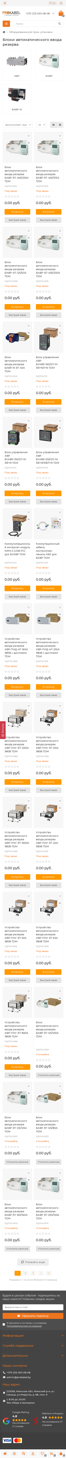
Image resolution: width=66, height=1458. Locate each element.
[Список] (60, 125)
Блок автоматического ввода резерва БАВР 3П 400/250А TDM (17, 174)
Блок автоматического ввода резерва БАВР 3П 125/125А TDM (16, 1124)
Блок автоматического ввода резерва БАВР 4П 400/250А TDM (48, 269)
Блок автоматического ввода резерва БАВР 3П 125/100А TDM (47, 1029)
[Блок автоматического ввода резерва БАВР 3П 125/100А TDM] (49, 1003)
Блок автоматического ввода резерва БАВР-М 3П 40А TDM (16, 364)
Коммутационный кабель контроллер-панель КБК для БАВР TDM (47, 550)
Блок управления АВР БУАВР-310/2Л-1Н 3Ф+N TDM (16, 457)
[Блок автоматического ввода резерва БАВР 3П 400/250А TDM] (17, 147)
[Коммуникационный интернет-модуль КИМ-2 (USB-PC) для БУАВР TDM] (17, 524)
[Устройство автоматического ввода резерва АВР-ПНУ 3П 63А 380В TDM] (49, 908)
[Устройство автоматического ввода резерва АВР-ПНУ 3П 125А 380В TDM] (49, 717)
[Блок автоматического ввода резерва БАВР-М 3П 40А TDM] (17, 337)
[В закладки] (28, 135)
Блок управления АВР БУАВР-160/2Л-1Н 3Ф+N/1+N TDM (47, 362)
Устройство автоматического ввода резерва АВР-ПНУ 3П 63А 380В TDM (47, 934)
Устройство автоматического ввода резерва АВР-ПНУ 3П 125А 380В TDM (47, 744)
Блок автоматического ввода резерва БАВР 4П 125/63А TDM (16, 269)
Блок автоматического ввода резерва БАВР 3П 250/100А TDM (47, 1211)
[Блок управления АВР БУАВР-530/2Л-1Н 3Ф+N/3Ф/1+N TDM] (49, 432)
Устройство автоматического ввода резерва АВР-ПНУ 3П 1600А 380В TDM (17, 839)
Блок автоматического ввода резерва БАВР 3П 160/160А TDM (16, 1211)
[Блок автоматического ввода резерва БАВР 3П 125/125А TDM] (17, 1098)
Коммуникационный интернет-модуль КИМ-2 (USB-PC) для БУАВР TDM (17, 549)
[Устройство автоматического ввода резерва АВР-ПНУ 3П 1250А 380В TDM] (17, 717)
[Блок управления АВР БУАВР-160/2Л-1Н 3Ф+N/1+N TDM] (49, 337)
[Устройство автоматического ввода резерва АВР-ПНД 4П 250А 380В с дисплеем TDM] (49, 619)
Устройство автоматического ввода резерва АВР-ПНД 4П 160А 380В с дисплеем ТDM (16, 647)
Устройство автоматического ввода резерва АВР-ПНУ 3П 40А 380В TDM (47, 839)
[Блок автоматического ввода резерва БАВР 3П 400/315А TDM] (49, 147)
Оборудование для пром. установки (31, 32)
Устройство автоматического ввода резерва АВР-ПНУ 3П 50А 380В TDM (16, 934)
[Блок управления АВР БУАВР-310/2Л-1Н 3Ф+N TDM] (17, 432)
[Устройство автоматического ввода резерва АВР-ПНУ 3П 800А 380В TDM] (17, 1003)
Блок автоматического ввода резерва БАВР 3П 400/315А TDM (47, 174)
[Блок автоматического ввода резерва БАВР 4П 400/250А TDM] (49, 242)
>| (49, 1273)
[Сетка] (53, 125)
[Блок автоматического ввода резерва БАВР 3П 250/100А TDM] (49, 1184)
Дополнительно (15, 1355)
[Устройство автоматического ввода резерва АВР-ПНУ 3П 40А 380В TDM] (49, 813)
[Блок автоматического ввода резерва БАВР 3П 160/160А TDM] (17, 1184)
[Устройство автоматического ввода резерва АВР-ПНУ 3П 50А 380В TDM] (17, 908)
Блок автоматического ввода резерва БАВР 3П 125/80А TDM (47, 1124)
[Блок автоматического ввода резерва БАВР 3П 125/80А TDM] (49, 1098)
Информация (13, 1335)
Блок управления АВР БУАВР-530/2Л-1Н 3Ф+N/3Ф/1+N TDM (47, 457)
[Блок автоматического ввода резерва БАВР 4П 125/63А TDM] (17, 242)
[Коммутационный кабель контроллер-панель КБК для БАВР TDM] (49, 524)
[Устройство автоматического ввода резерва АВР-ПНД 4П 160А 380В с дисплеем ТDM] (17, 619)
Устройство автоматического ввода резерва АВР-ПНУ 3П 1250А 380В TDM (17, 744)
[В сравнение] (28, 142)
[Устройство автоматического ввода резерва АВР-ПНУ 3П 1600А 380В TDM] (17, 813)
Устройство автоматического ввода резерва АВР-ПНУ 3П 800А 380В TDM (16, 1029)
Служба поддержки (18, 1345)
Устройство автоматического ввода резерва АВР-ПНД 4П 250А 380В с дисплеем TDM (48, 647)
